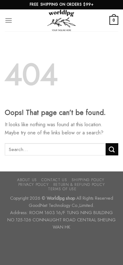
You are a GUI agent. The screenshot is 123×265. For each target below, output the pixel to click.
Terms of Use (62, 189)
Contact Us (54, 180)
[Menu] (8, 20)
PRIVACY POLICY (33, 184)
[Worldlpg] (61, 20)
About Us (27, 180)
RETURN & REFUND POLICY (79, 184)
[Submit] (112, 149)
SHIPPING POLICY (88, 180)
